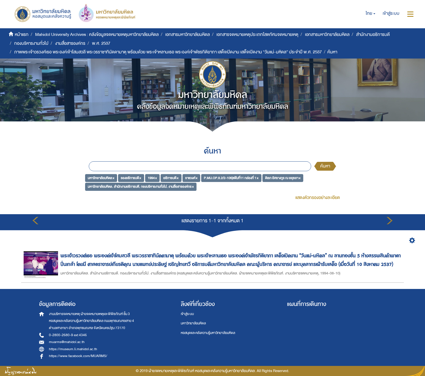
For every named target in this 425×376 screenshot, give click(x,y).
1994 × (152, 177)
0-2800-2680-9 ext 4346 (68, 335)
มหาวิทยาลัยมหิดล (193, 323)
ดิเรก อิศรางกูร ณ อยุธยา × (283, 177)
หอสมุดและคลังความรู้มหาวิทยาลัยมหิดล (208, 333)
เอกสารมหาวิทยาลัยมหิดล (187, 34)
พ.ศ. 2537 (101, 43)
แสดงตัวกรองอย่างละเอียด (317, 197)
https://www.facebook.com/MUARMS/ (78, 356)
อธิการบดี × (171, 177)
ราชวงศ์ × (191, 177)
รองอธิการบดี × (131, 177)
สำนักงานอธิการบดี (373, 34)
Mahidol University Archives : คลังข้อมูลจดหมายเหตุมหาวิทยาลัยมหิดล (97, 34)
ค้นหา (325, 166)
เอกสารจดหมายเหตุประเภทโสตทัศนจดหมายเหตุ (257, 34)
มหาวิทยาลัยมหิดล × (101, 177)
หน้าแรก (22, 34)
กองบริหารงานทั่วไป (31, 43)
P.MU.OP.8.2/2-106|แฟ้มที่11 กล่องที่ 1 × (231, 177)
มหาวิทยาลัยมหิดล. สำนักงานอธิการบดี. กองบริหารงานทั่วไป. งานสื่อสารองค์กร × (141, 186)
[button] (370, 13)
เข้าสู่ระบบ (187, 314)
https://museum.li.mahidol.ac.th (73, 349)
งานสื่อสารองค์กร (70, 43)
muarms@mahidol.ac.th (67, 342)
